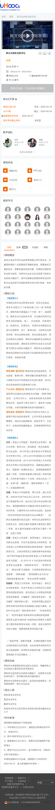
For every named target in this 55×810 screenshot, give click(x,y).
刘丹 (16, 139)
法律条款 (22, 780)
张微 (41, 139)
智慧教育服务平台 (10, 786)
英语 (11, 16)
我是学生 (22, 777)
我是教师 (9, 777)
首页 (4, 16)
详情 (9, 247)
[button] (16, 99)
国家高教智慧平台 (15, 783)
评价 (46, 247)
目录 (21, 247)
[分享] (49, 53)
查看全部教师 (26, 151)
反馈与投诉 (28, 786)
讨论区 (35, 247)
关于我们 (9, 780)
